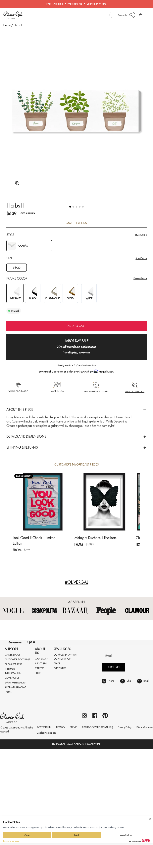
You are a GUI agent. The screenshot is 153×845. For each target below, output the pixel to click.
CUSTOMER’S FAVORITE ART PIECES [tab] (76, 465)
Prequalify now (106, 371)
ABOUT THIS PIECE (19, 409)
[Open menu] (148, 15)
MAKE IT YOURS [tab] (76, 223)
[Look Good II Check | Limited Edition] (43, 501)
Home (6, 25)
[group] (76, 121)
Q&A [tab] (31, 642)
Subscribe (114, 763)
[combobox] (122, 15)
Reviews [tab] (15, 642)
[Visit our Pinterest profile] (105, 811)
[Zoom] (16, 183)
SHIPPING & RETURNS (22, 447)
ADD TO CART (76, 326)
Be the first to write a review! (76, 723)
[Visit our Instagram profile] (84, 811)
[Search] (131, 15)
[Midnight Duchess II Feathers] (104, 501)
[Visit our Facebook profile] (95, 811)
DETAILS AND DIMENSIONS (26, 436)
